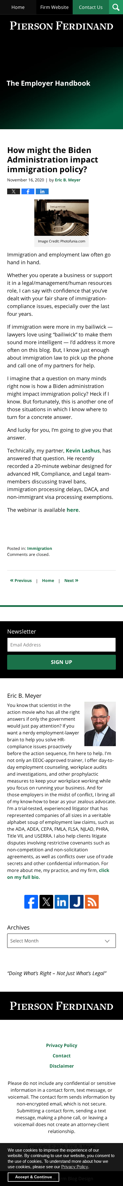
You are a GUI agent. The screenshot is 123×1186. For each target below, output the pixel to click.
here (73, 509)
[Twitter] (46, 902)
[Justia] (77, 902)
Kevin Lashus (83, 450)
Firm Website (54, 7)
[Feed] (92, 902)
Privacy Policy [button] (74, 1166)
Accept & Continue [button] (33, 1177)
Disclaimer (61, 1066)
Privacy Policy (61, 1045)
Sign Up (61, 661)
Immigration (39, 548)
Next (71, 580)
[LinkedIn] (61, 902)
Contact (62, 1055)
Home (18, 7)
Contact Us (91, 7)
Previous (21, 580)
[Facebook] (31, 902)
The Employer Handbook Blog (61, 25)
